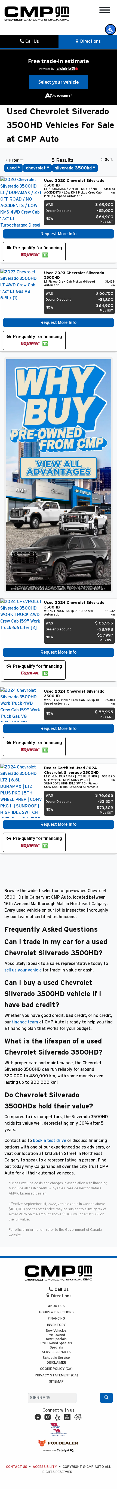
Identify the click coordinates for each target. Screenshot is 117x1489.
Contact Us (16, 1467)
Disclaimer (56, 1362)
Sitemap (56, 1381)
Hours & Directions (56, 1312)
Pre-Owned (56, 1335)
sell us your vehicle (23, 970)
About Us (56, 1306)
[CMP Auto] (36, 13)
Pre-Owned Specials (56, 1343)
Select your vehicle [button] (58, 82)
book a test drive (49, 1140)
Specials (56, 1347)
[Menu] (104, 11)
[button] (110, 29)
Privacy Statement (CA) (56, 1375)
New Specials (56, 1339)
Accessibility (45, 1467)
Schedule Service (56, 1358)
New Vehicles (56, 1331)
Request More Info (58, 234)
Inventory (56, 1325)
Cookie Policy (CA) (56, 1369)
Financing (56, 1318)
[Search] (106, 1398)
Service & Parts (56, 1352)
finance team (25, 1022)
